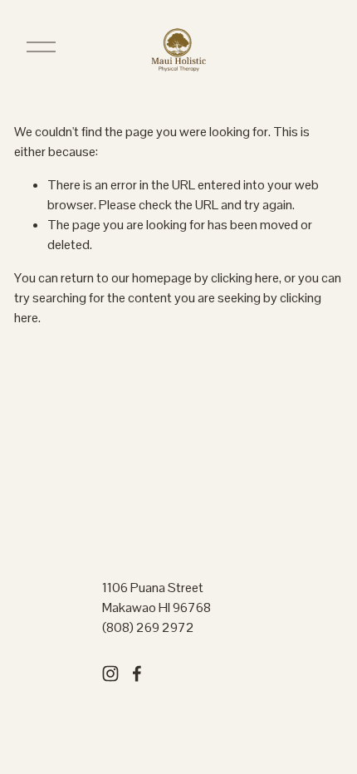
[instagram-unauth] (110, 673)
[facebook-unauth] (137, 673)
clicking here (245, 278)
